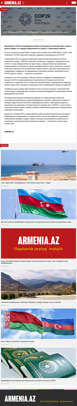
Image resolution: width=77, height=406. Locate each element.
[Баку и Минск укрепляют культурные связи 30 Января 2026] (38, 308)
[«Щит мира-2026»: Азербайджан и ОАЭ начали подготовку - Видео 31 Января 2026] (38, 149)
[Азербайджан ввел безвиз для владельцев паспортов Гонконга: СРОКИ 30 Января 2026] (38, 347)
